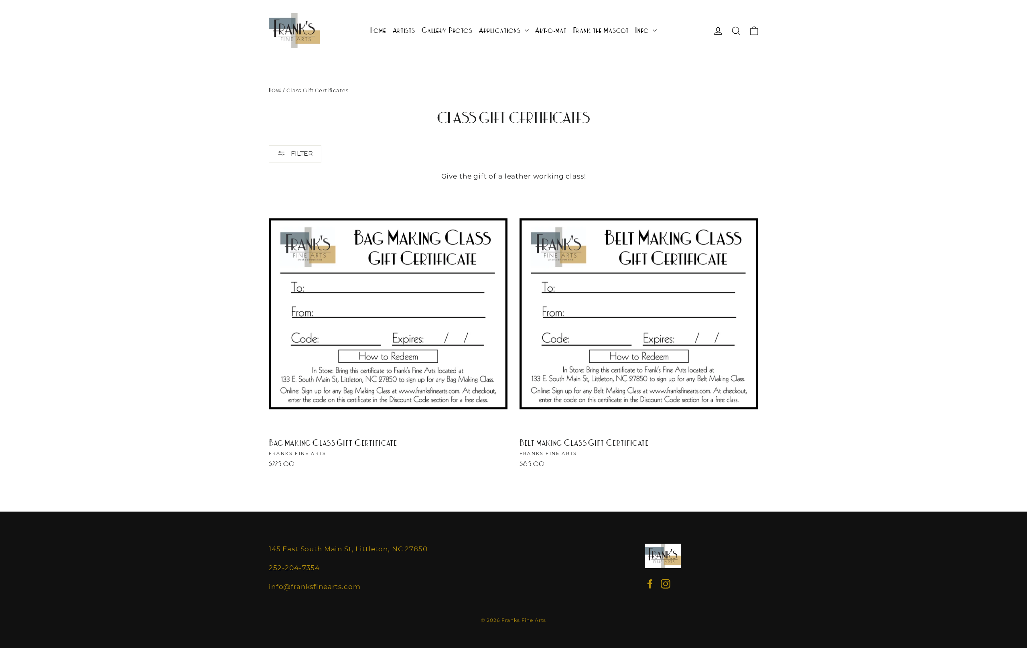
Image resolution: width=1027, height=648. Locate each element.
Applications (501, 30)
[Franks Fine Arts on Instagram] (665, 584)
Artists (404, 30)
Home (378, 30)
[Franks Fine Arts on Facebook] (650, 584)
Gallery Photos (447, 30)
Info (643, 30)
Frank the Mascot (601, 30)
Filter (301, 153)
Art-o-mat (550, 30)
